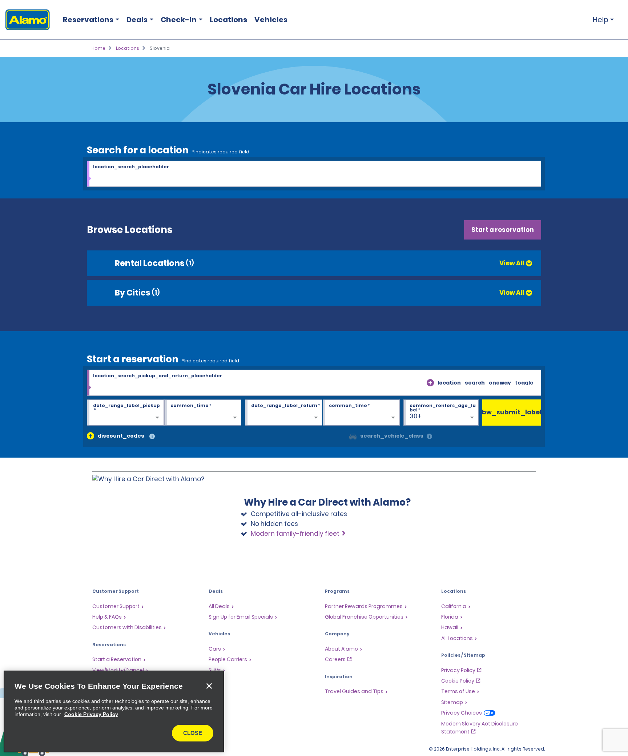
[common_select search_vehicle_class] (353, 435)
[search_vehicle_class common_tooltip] (429, 437)
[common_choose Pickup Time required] (203, 413)
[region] (114, 711)
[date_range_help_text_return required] (283, 413)
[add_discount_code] (90, 435)
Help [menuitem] (600, 20)
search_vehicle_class (391, 435)
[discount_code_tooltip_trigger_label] (152, 437)
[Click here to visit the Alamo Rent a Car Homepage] (25, 19)
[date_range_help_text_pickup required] (125, 413)
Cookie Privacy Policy (91, 714)
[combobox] (314, 174)
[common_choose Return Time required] (361, 413)
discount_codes (121, 435)
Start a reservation (502, 229)
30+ (416, 416)
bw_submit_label (512, 412)
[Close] (209, 685)
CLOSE (192, 733)
